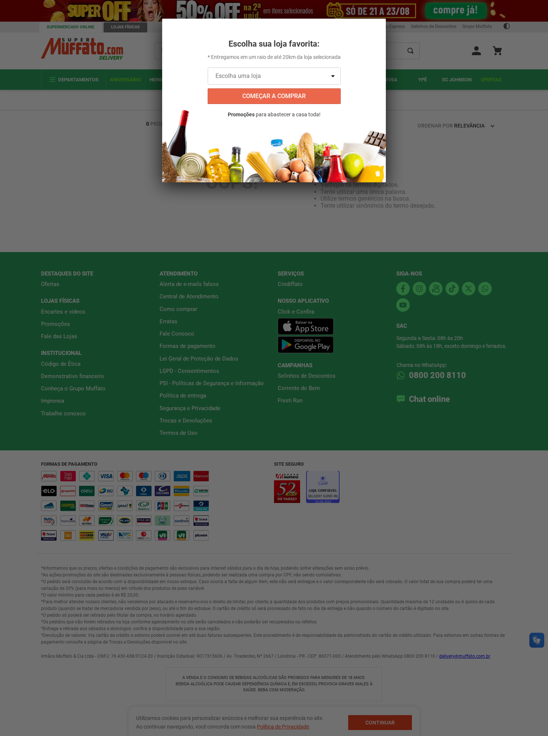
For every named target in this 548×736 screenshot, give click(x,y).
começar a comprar (274, 96)
